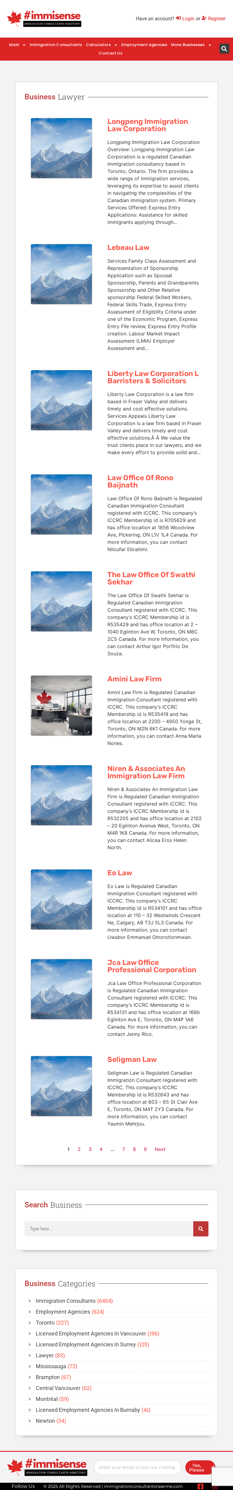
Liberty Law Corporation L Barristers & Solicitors (152, 377)
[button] (224, 49)
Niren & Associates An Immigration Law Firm (146, 772)
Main (14, 45)
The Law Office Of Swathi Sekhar (151, 578)
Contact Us (110, 53)
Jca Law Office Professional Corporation (151, 966)
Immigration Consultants (56, 45)
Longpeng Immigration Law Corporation (147, 125)
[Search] (200, 1228)
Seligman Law (132, 1059)
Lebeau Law (128, 247)
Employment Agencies (144, 45)
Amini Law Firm (134, 679)
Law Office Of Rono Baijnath (140, 481)
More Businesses (188, 45)
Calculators (98, 45)
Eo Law (119, 873)
